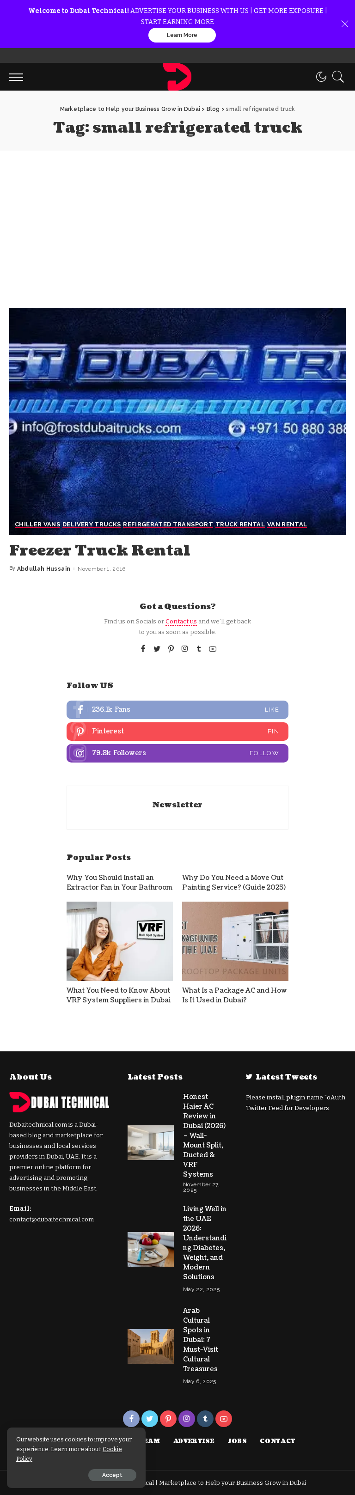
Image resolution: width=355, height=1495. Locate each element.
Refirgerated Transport (168, 524)
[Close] (344, 24)
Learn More (182, 35)
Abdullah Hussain (44, 569)
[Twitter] (157, 649)
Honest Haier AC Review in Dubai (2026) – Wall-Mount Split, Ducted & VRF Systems (204, 1135)
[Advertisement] (177, 220)
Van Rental (287, 524)
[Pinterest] (171, 649)
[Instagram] (185, 649)
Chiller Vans (37, 524)
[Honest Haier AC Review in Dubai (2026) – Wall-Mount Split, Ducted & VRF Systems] (151, 1142)
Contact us (181, 621)
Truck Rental (240, 524)
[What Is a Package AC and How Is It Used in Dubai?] (235, 942)
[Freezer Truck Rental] (177, 421)
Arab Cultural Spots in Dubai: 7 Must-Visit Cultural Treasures (200, 1339)
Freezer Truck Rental (99, 550)
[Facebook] (143, 649)
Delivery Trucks (91, 524)
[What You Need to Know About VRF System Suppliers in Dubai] (120, 942)
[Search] (336, 77)
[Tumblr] (199, 649)
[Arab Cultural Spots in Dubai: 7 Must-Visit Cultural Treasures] (151, 1346)
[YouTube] (213, 649)
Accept (112, 1475)
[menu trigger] (18, 77)
